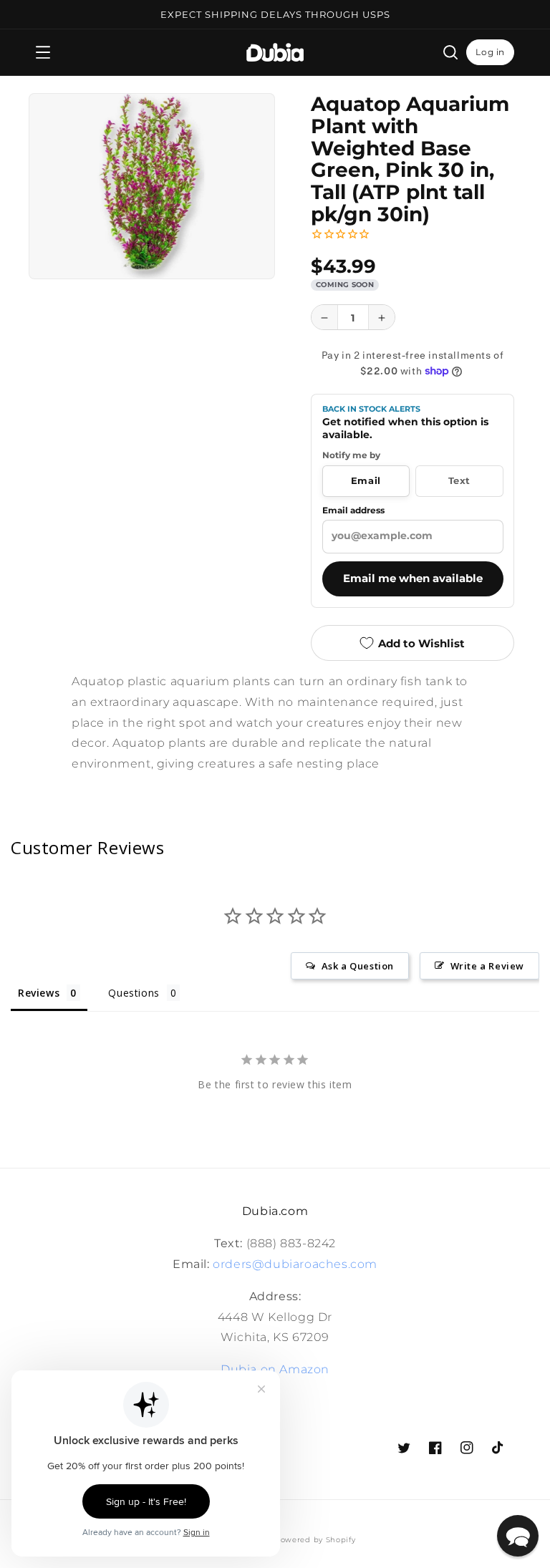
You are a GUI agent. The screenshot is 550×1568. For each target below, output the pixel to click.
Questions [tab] (133, 993)
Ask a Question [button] (358, 965)
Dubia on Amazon (275, 1369)
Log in (490, 52)
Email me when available (413, 578)
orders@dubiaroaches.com (295, 1264)
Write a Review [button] (487, 965)
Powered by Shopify (315, 1540)
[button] (43, 52)
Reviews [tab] (38, 993)
